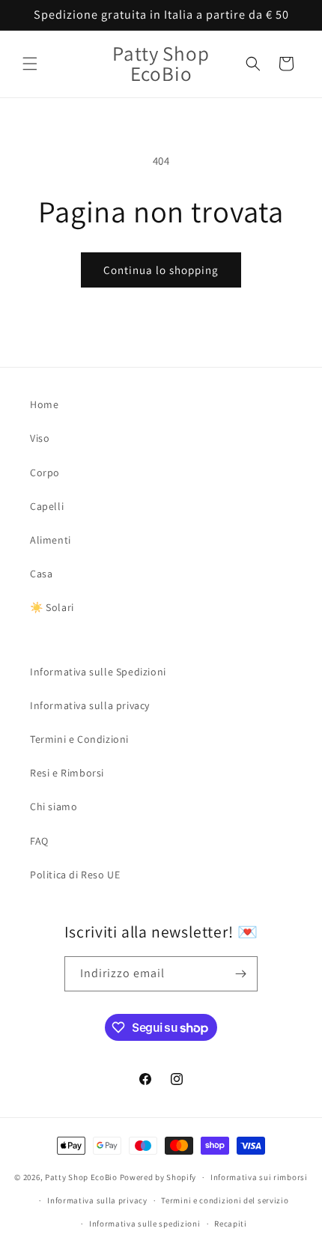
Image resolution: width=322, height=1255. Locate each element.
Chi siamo (53, 806)
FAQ (39, 841)
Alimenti (50, 540)
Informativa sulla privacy (90, 705)
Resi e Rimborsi (67, 773)
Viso (39, 438)
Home (44, 404)
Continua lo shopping (161, 270)
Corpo (45, 472)
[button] (29, 63)
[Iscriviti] (240, 973)
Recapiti (230, 1223)
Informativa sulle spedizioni (145, 1223)
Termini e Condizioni (79, 739)
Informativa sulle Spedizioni (98, 671)
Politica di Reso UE (75, 874)
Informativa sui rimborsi (259, 1177)
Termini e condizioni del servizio (224, 1200)
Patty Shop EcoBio (81, 1177)
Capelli (47, 506)
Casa (41, 573)
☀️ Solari (52, 607)
